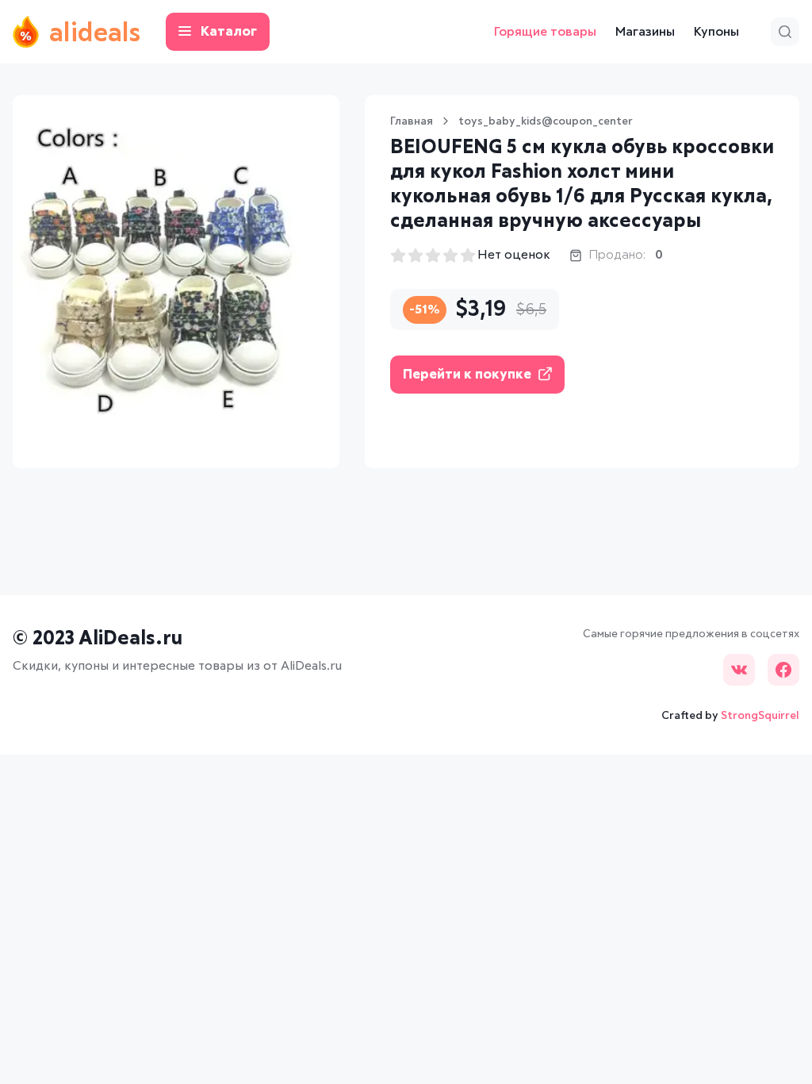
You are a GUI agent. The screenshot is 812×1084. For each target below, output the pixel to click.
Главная (411, 121)
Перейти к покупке (467, 375)
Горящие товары (545, 31)
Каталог (229, 32)
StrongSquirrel (760, 715)
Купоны (716, 31)
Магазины (645, 31)
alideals (94, 34)
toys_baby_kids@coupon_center (545, 121)
